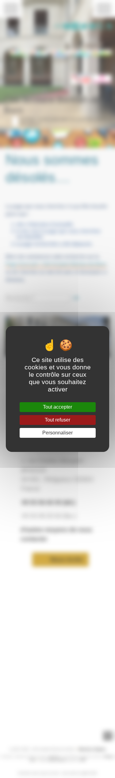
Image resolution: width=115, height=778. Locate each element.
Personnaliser (57, 432)
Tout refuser (57, 419)
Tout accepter (57, 407)
